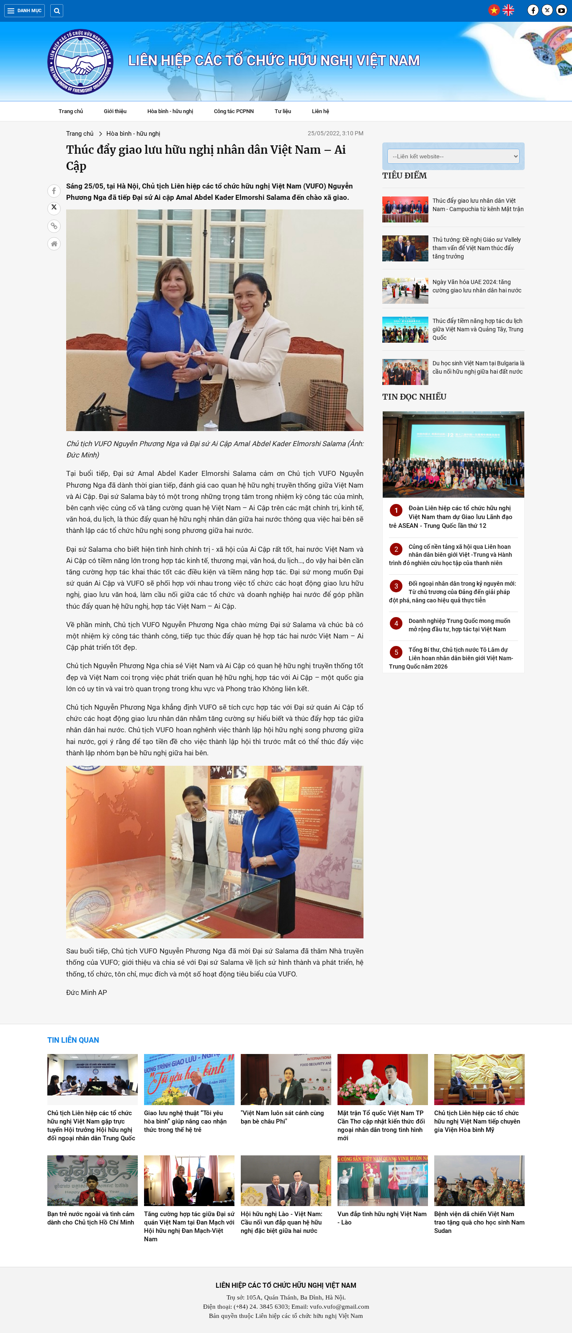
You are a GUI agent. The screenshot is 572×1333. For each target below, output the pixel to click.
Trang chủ (71, 111)
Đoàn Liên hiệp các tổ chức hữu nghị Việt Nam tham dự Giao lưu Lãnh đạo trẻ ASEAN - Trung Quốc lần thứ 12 (451, 517)
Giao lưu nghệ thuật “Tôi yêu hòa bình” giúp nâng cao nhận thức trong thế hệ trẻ (185, 1121)
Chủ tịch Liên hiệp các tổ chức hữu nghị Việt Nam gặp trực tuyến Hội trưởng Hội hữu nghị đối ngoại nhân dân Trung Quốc (91, 1125)
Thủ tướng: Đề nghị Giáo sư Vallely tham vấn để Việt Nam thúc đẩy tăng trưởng (477, 248)
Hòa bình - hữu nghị (170, 111)
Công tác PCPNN (234, 111)
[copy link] (54, 226)
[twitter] (547, 10)
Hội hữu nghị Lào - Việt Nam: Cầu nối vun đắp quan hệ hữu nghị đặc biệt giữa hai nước (281, 1222)
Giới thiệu (115, 111)
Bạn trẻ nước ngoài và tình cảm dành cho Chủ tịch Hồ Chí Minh (90, 1218)
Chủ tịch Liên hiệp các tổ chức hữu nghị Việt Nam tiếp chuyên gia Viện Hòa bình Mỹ (477, 1121)
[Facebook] (533, 10)
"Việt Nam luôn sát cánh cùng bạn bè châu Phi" (282, 1117)
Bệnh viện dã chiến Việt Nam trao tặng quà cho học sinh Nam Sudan (479, 1222)
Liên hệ (320, 111)
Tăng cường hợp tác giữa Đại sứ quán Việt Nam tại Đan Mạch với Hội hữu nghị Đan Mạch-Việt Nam (189, 1226)
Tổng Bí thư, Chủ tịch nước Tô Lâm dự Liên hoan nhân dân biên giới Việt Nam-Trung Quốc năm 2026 (451, 657)
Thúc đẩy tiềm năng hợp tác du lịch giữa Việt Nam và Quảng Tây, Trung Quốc (478, 329)
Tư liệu (287, 112)
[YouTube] (561, 10)
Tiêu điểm (404, 175)
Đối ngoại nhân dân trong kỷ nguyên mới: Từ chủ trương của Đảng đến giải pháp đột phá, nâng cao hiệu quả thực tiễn (452, 591)
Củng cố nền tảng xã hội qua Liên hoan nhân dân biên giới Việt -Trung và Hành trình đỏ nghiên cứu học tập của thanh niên (450, 554)
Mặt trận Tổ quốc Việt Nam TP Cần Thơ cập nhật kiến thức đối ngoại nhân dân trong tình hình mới (381, 1125)
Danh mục (29, 10)
